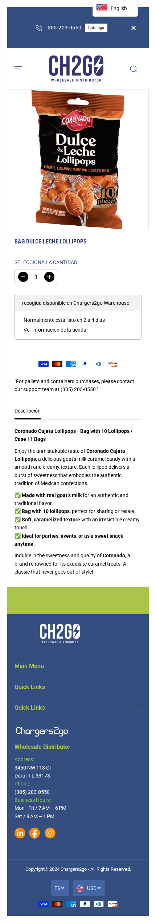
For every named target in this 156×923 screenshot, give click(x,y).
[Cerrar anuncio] (133, 28)
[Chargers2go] (76, 69)
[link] (78, 731)
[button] (19, 68)
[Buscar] (133, 69)
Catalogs (96, 27)
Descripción (28, 411)
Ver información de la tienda (55, 330)
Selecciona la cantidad (46, 262)
